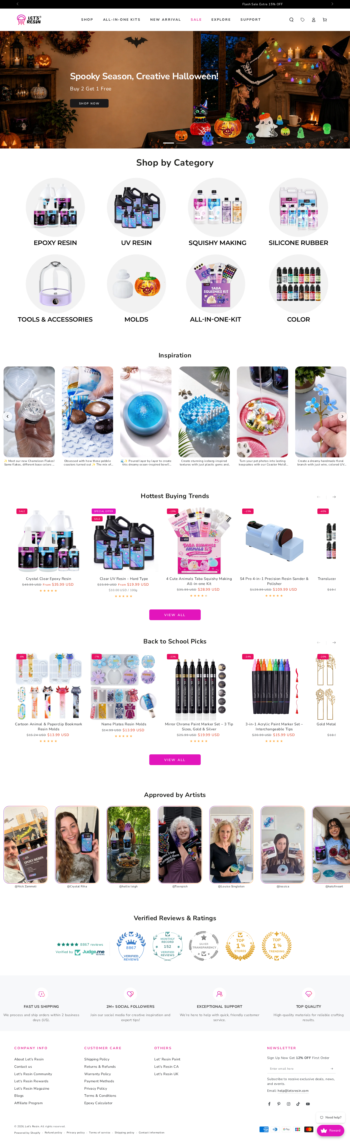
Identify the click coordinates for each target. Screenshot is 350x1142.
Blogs (19, 1095)
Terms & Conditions (100, 1095)
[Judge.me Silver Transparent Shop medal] (203, 946)
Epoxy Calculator (98, 1103)
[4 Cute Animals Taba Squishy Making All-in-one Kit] (199, 540)
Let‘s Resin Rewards (31, 1081)
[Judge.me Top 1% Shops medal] (240, 946)
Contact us (23, 1066)
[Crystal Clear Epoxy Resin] (48, 540)
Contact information (152, 1132)
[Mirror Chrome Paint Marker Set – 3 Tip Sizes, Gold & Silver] (199, 686)
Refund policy (53, 1132)
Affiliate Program (28, 1103)
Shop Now (89, 103)
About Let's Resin (29, 1059)
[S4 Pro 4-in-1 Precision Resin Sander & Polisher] (274, 540)
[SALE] (302, 20)
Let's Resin (32, 1126)
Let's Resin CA (166, 1066)
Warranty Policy (97, 1074)
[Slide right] (332, 4)
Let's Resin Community (33, 1074)
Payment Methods (99, 1081)
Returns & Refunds (100, 1066)
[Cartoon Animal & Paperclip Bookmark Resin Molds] (48, 686)
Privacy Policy (95, 1088)
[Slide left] (18, 4)
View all (175, 615)
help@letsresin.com (293, 1090)
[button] (291, 20)
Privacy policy (76, 1132)
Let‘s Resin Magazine (32, 1088)
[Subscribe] (333, 1068)
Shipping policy (125, 1132)
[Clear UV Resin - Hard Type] (124, 540)
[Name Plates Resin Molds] (124, 686)
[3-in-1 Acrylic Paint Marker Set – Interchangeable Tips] (274, 686)
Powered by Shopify (27, 1133)
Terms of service (99, 1132)
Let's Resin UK (166, 1074)
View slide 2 (181, 140)
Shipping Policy (96, 1059)
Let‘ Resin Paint (167, 1059)
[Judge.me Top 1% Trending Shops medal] (276, 946)
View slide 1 (168, 140)
